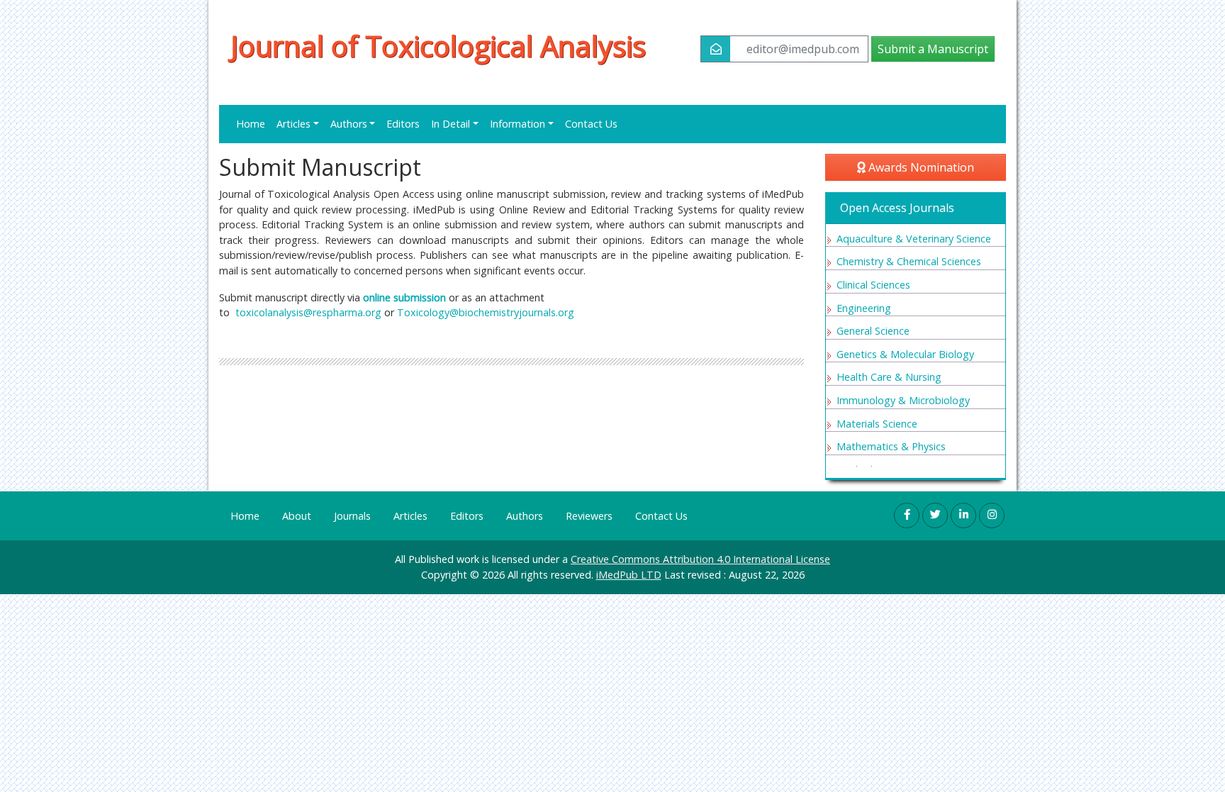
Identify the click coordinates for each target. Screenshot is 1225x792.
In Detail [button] (450, 123)
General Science (873, 331)
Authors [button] (348, 123)
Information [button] (517, 123)
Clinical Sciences (873, 284)
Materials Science (877, 423)
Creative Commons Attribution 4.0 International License (700, 559)
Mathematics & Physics (891, 446)
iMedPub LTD (628, 574)
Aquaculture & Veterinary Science (914, 238)
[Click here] (906, 515)
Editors (403, 123)
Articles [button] (293, 123)
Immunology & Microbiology (903, 400)
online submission (404, 297)
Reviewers (589, 516)
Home (250, 123)
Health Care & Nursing (889, 377)
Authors (524, 516)
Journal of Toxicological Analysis (438, 46)
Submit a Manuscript (933, 49)
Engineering (864, 308)
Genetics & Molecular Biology (905, 354)
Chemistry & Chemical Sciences (909, 261)
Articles (410, 516)
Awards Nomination (920, 167)
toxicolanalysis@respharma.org (308, 312)
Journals (352, 516)
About (296, 516)
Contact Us (591, 123)
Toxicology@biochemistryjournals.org (485, 312)
